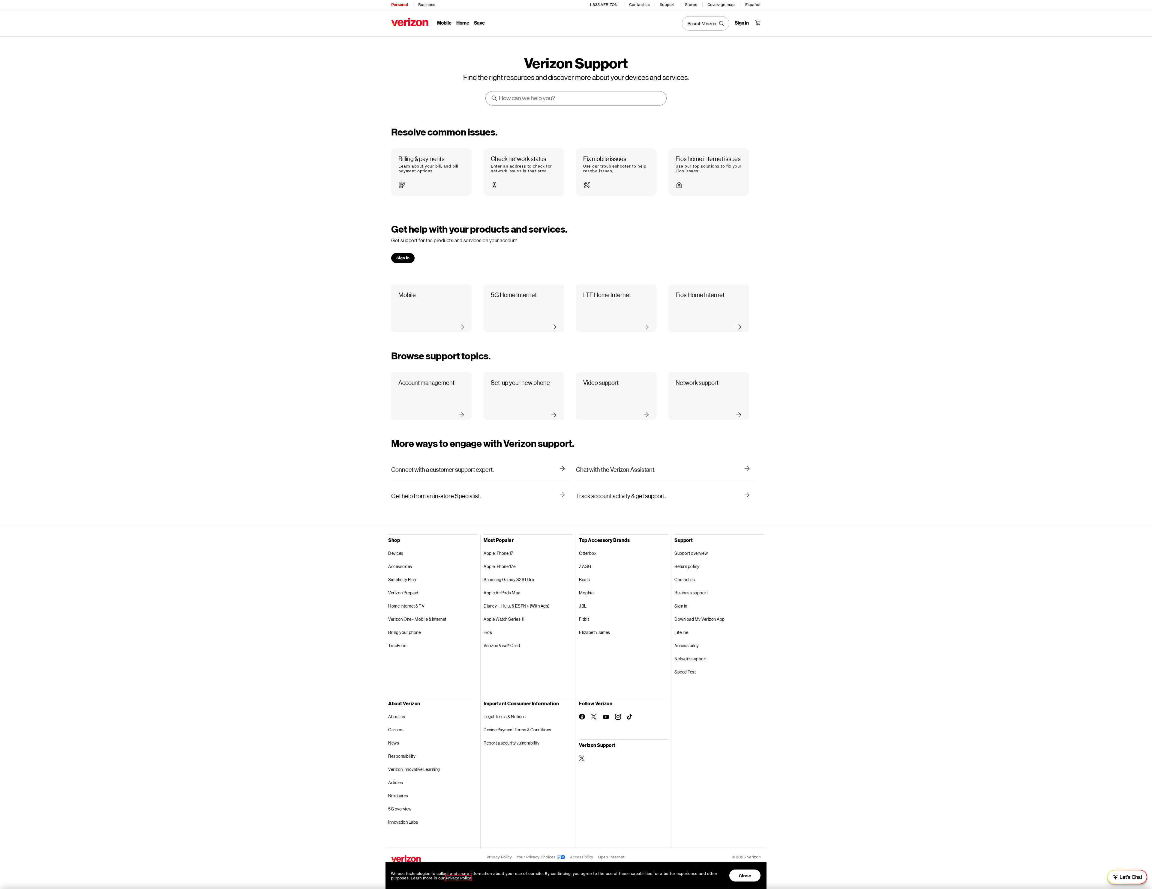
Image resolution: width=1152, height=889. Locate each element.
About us (396, 716)
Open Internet (611, 857)
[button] (431, 172)
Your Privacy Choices (537, 857)
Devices (396, 553)
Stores (691, 4)
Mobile (444, 22)
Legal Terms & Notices (505, 716)
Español (752, 4)
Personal (399, 4)
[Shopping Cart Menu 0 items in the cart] (757, 22)
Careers (396, 729)
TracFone (397, 645)
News (393, 742)
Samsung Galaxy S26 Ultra (509, 579)
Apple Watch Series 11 (504, 619)
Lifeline (681, 632)
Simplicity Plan (402, 579)
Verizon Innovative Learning (414, 769)
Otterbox (587, 553)
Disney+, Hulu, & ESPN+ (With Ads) (517, 605)
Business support (691, 592)
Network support (690, 658)
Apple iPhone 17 (498, 553)
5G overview (400, 808)
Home (462, 22)
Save (479, 22)
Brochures (398, 795)
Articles (395, 782)
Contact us (639, 4)
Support (667, 4)
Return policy (687, 566)
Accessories (400, 566)
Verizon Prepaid (403, 592)
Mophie (586, 592)
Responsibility (402, 756)
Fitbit (584, 619)
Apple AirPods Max (502, 592)
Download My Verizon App (699, 619)
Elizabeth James (594, 632)
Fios (488, 632)
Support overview (691, 553)
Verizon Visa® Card (502, 645)
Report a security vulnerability (512, 742)
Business (426, 4)
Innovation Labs (403, 822)
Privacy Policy (499, 857)
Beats (584, 579)
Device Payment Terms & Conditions (517, 729)
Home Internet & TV (406, 605)
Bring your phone (404, 632)
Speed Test (685, 671)
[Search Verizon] (705, 23)
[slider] (1127, 877)
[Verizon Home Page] (409, 22)
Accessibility (686, 645)
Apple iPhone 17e (499, 566)
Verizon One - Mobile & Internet (417, 619)
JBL (583, 605)
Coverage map (721, 4)
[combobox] (576, 98)
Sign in (680, 605)
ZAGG (585, 566)
